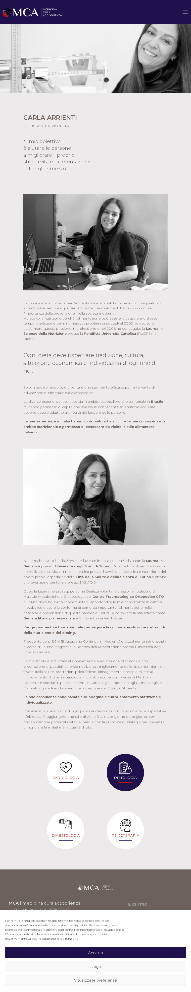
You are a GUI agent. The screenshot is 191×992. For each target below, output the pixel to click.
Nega (95, 966)
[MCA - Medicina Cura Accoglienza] (32, 12)
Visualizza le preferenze (95, 980)
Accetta (95, 952)
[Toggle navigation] (185, 12)
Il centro (137, 904)
